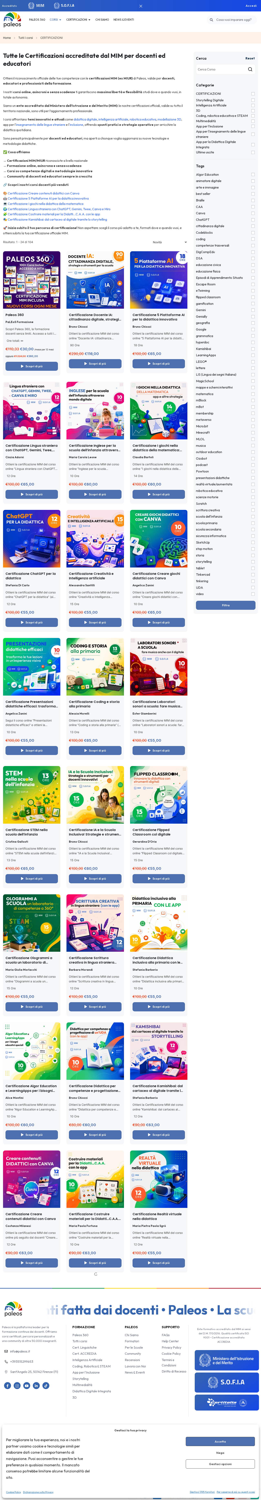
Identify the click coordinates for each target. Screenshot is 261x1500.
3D (198, 110)
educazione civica (208, 265)
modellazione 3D (169, 119)
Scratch (201, 503)
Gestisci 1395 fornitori (202, 1491)
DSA (199, 258)
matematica (204, 394)
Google (201, 329)
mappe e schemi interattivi (214, 387)
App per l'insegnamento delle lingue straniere (221, 134)
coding (200, 239)
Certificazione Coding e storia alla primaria (94, 704)
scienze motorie (207, 497)
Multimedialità (206, 121)
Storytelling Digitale (210, 100)
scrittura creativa (208, 510)
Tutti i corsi (25, 37)
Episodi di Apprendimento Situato (219, 278)
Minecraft (203, 432)
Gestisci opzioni (220, 1464)
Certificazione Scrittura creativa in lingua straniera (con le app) (91, 962)
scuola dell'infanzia (209, 516)
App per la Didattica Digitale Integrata (216, 144)
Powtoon (202, 471)
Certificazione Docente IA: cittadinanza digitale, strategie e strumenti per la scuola (95, 319)
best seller (203, 194)
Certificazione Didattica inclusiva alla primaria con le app (156, 962)
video (200, 594)
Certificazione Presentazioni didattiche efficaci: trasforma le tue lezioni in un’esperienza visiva (31, 708)
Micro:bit (202, 426)
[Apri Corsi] (60, 19)
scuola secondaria (208, 529)
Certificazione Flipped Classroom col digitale (151, 832)
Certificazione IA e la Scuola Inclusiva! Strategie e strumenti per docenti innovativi (95, 834)
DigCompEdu (205, 252)
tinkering (202, 581)
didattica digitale (85, 119)
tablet (200, 568)
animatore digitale (208, 181)
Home (7, 37)
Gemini (201, 310)
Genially (201, 316)
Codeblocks (204, 232)
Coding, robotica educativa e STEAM (222, 116)
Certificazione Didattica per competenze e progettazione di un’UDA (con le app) (93, 1091)
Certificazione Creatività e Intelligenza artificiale (91, 576)
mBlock (201, 400)
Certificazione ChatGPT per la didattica (31, 576)
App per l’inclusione (209, 126)
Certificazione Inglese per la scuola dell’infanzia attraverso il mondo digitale (94, 450)
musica (201, 445)
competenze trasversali (212, 245)
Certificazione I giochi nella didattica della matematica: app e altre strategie (156, 450)
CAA (199, 207)
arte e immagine (207, 187)
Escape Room (206, 284)
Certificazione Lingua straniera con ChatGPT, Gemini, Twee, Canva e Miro (59, 209)
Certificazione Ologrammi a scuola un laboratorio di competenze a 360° (29, 962)
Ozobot (201, 458)
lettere (200, 368)
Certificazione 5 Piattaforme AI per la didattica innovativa (48, 198)
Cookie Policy (13, 1492)
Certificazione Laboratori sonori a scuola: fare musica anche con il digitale (156, 706)
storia (200, 555)
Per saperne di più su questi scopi (236, 1491)
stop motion (204, 549)
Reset (250, 58)
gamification (204, 304)
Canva (200, 213)
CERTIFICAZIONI (208, 94)
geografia (203, 323)
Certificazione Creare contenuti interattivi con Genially (89, 1370)
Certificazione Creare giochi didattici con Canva (156, 576)
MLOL (200, 439)
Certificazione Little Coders (29, 1290)
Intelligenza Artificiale (211, 105)
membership (204, 413)
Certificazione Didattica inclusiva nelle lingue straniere (94, 1292)
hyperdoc (202, 342)
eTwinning (203, 290)
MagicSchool (205, 381)
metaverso (203, 420)
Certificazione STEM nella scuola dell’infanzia (27, 832)
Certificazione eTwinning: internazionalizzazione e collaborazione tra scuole (27, 1370)
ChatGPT (202, 220)
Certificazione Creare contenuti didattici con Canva (43, 193)
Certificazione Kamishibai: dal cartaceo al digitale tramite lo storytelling (57, 219)
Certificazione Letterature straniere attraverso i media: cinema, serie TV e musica (157, 1370)
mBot (200, 407)
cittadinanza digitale (210, 226)
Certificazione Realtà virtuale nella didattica (157, 1216)
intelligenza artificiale (113, 119)
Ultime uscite (205, 152)
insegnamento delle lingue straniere (40, 125)
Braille (200, 200)
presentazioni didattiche (213, 478)
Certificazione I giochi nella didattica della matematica (45, 204)
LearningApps (206, 355)
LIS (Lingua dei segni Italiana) (216, 374)
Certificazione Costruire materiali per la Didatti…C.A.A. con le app (54, 214)
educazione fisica (208, 271)
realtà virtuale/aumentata (214, 484)
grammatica (204, 336)
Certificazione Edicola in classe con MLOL (159, 1292)
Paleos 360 (15, 315)
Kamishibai (203, 349)
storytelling (204, 562)
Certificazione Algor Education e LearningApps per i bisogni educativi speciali (31, 1091)
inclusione (76, 125)
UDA (199, 587)
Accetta (220, 1441)
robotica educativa (143, 119)
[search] (211, 19)
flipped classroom (208, 297)
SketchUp (203, 542)
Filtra (226, 605)
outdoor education (209, 452)
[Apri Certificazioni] (89, 19)
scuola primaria (206, 523)
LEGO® (201, 362)
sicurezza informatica (211, 536)
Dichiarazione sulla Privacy (38, 1492)
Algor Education (207, 174)
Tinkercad (203, 574)
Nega (220, 1453)
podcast (202, 465)
